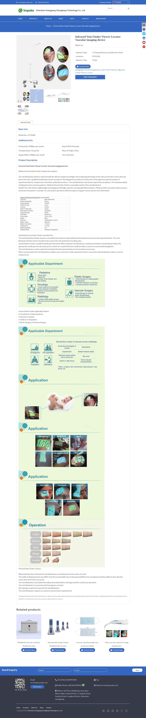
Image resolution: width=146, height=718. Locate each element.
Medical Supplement (93, 70)
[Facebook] (103, 711)
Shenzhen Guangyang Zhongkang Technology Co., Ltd (60, 10)
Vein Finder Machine (109, 70)
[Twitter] (108, 711)
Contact (85, 18)
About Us (48, 18)
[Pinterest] (113, 711)
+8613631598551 (43, 2)
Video (72, 18)
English (118, 2)
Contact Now (84, 66)
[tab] (25, 122)
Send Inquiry (101, 18)
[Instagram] (122, 711)
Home (20, 18)
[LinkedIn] (117, 711)
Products (33, 18)
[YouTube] (126, 711)
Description (25, 122)
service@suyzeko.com (25, 2)
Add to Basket (90, 77)
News (61, 18)
